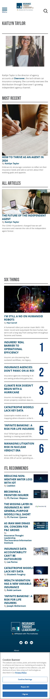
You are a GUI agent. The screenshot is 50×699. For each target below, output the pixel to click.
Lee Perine (12, 562)
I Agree (25, 694)
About (16, 650)
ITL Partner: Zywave (17, 517)
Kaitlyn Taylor (12, 163)
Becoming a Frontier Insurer (16, 493)
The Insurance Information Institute (18, 541)
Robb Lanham (14, 590)
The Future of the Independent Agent (24, 217)
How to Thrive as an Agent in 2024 (23, 159)
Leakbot (11, 485)
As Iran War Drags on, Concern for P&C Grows (17, 527)
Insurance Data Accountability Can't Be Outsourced (15, 554)
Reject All (25, 687)
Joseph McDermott (16, 606)
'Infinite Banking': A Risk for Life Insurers (18, 600)
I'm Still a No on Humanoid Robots (23, 318)
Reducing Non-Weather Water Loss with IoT (18, 479)
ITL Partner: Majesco (17, 498)
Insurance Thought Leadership (14, 536)
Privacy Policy (21, 672)
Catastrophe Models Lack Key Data (19, 569)
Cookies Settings (25, 679)
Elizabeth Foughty (16, 574)
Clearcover (19, 78)
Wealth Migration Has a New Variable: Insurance (18, 584)
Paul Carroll (12, 323)
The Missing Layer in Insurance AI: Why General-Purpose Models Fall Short (18, 509)
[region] (25, 675)
